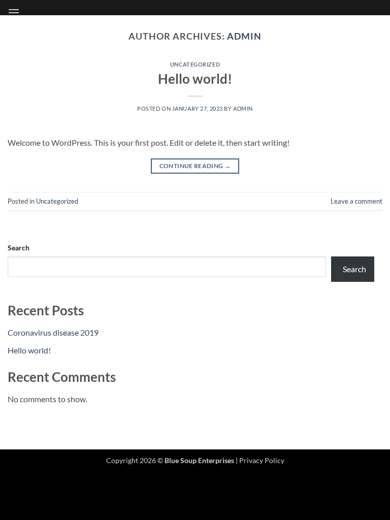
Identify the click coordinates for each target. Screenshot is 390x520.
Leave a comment (356, 201)
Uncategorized (195, 64)
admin (244, 36)
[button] (14, 12)
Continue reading (195, 166)
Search (18, 247)
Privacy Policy (261, 460)
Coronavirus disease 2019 (53, 332)
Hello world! (195, 78)
